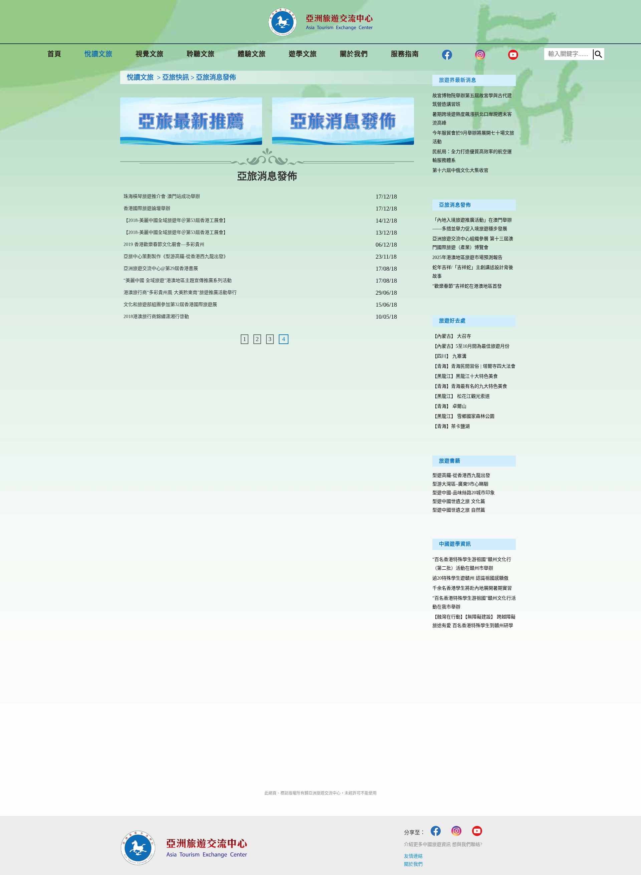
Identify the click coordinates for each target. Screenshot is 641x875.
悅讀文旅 (140, 77)
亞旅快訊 (175, 77)
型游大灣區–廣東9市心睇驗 (460, 484)
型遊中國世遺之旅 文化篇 (458, 501)
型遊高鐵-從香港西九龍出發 (461, 475)
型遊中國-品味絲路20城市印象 (463, 492)
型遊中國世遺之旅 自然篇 (458, 510)
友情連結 (413, 856)
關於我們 (413, 864)
